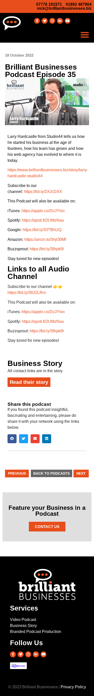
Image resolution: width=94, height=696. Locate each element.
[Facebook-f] (37, 21)
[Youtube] (67, 21)
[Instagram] (52, 21)
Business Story (35, 363)
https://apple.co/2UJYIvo (43, 211)
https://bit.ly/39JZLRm (27, 292)
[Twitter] (44, 21)
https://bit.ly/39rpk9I (47, 249)
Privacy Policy (73, 687)
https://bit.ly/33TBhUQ (42, 230)
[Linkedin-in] (60, 21)
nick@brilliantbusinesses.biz (64, 8)
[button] (84, 34)
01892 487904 (78, 4)
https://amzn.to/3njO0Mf (45, 239)
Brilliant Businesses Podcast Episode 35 (41, 71)
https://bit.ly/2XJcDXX (43, 191)
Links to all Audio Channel (38, 272)
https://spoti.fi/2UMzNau (43, 220)
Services (24, 608)
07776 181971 (49, 4)
